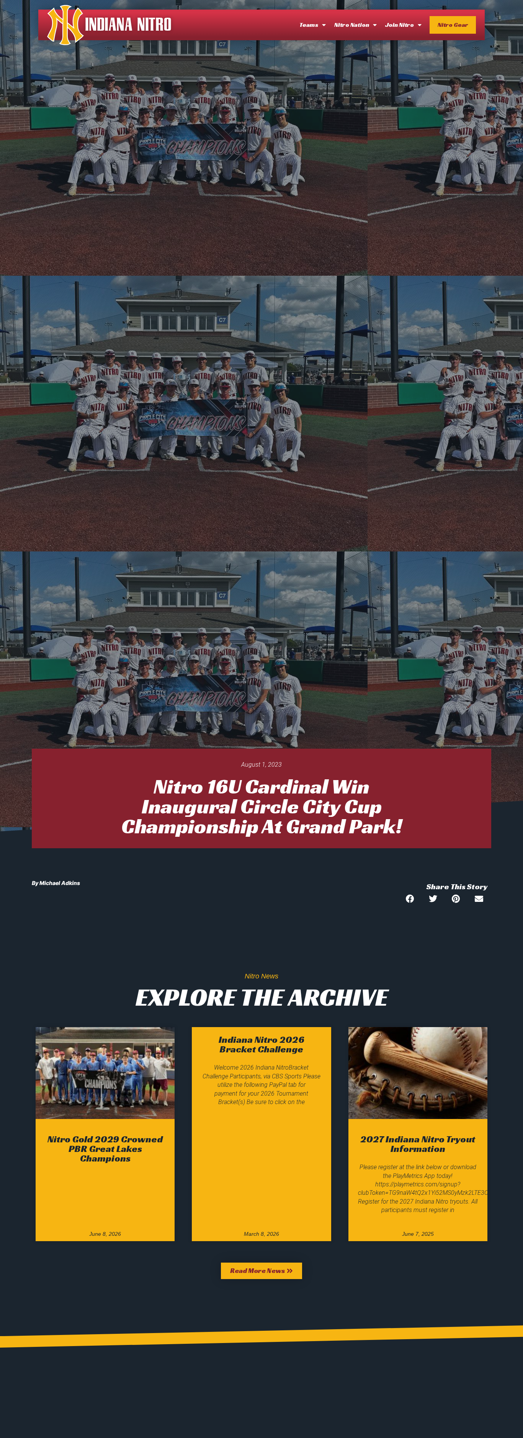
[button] (409, 899)
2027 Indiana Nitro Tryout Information (417, 1144)
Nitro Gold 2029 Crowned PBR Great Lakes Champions (105, 1148)
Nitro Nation (351, 25)
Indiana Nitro (128, 24)
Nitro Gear (453, 25)
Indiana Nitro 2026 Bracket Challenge (261, 1044)
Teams (308, 25)
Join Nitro (399, 25)
